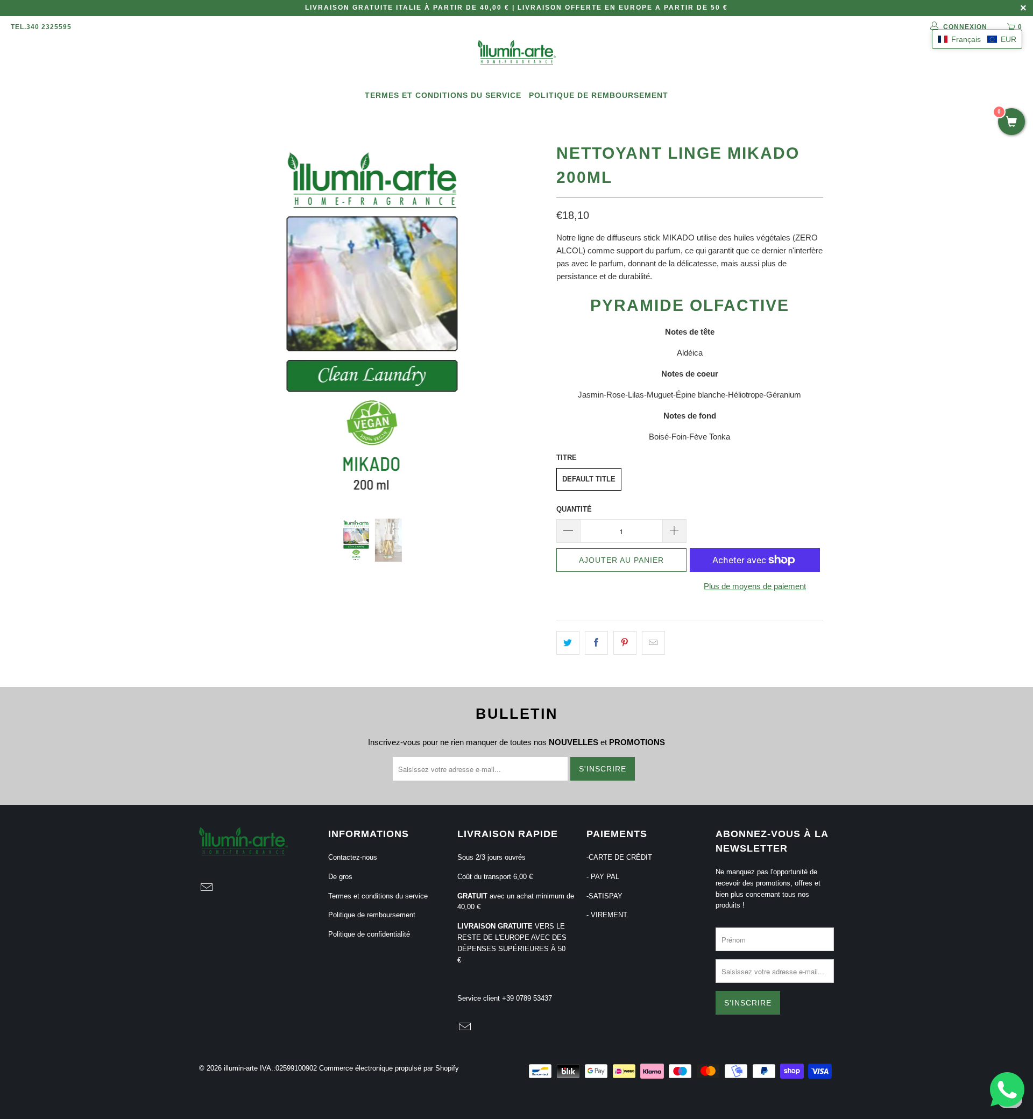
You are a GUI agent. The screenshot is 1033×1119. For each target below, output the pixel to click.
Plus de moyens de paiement (755, 586)
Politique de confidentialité (369, 934)
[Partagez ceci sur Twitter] (567, 643)
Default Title (588, 479)
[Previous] (218, 320)
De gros (340, 877)
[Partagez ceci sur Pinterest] (624, 643)
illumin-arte (241, 1068)
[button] (977, 39)
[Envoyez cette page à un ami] (653, 643)
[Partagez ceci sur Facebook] (596, 643)
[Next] (527, 320)
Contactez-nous (352, 857)
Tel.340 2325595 (41, 27)
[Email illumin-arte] (207, 888)
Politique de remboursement (598, 95)
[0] (1011, 123)
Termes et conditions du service (443, 95)
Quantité (574, 509)
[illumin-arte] (516, 53)
